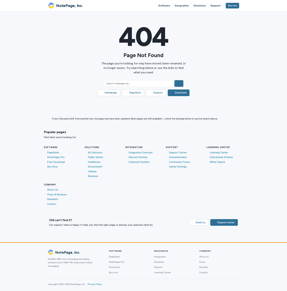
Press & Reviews (57, 194)
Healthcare (94, 162)
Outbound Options (139, 162)
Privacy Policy (95, 284)
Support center (226, 222)
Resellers (52, 199)
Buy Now (52, 166)
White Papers (217, 162)
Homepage (111, 92)
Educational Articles (221, 157)
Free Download (56, 162)
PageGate (135, 92)
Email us (200, 222)
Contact (51, 204)
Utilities (92, 171)
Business (93, 176)
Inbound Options (138, 157)
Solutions (199, 5)
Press (202, 262)
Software (164, 5)
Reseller (203, 267)
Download (180, 92)
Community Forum (179, 162)
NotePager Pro (56, 157)
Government (95, 166)
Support (215, 5)
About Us (52, 189)
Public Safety (95, 157)
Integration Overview (141, 152)
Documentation (178, 157)
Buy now (232, 5)
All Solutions (95, 152)
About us (204, 256)
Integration (182, 5)
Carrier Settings (178, 166)
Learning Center (219, 152)
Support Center (178, 152)
